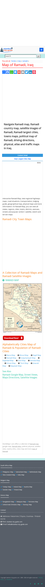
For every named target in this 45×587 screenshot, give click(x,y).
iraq (19, 61)
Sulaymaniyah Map (28, 358)
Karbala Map (35, 360)
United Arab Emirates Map (11, 505)
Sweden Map (7, 490)
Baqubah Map (16, 366)
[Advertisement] (22, 23)
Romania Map (33, 502)
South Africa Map (6, 465)
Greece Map (5, 495)
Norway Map (27, 505)
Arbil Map (22, 360)
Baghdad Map (8, 360)
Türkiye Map (7, 487)
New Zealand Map (9, 475)
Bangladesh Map (8, 502)
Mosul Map (23, 355)
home (13, 61)
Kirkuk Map (11, 363)
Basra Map (10, 355)
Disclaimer (9, 579)
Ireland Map (18, 487)
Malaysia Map (21, 502)
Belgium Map (5, 480)
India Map (21, 475)
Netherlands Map (35, 472)
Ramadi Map (11, 358)
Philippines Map (8, 472)
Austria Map (28, 487)
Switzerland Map (21, 472)
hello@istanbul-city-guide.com (18, 524)
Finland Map (18, 490)
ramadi (25, 61)
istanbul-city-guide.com (14, 522)
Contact (3, 510)
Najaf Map (37, 355)
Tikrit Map (24, 363)
